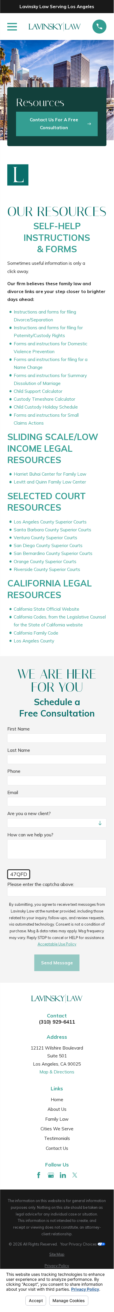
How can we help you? (30, 835)
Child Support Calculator (38, 391)
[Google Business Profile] (51, 1175)
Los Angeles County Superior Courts (50, 522)
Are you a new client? (29, 814)
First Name (18, 729)
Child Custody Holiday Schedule (46, 407)
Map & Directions (56, 1072)
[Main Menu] (12, 26)
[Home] (55, 26)
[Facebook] (39, 1175)
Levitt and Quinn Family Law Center (50, 482)
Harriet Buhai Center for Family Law (50, 474)
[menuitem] (56, 1254)
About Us (57, 1109)
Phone (13, 771)
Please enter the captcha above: (40, 884)
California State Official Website (46, 609)
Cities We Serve (57, 1128)
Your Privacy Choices (79, 1244)
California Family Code (36, 633)
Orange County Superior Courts (45, 561)
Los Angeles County (34, 641)
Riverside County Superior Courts (47, 569)
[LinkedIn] (63, 1175)
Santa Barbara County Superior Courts (52, 529)
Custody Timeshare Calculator (44, 399)
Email (12, 792)
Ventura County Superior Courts (45, 537)
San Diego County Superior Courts (48, 545)
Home (57, 1099)
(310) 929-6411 (57, 1021)
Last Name (18, 750)
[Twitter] (75, 1175)
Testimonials (57, 1138)
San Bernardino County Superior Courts (53, 553)
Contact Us (57, 1148)
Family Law (57, 1119)
